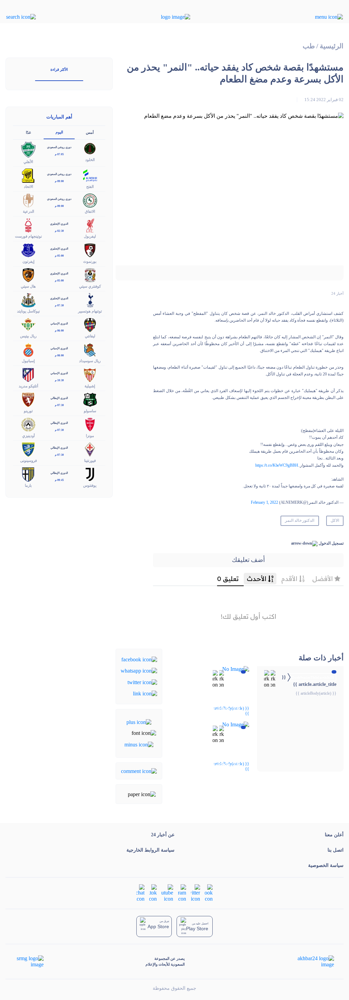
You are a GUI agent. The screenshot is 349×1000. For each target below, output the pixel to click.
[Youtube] (167, 892)
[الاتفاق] (90, 200)
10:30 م (59, 380)
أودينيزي (28, 436)
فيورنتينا (90, 460)
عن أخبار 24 (162, 834)
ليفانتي (90, 336)
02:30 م (59, 230)
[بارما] (28, 474)
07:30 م (59, 305)
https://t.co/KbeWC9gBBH (276, 465)
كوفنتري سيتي (90, 286)
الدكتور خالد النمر (300, 520)
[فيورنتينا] (90, 449)
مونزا (90, 436)
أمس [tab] (90, 132)
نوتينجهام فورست (28, 236)
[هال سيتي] (28, 274)
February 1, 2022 (264, 502)
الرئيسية (332, 46)
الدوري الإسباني (59, 323)
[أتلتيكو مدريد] (28, 374)
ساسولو (90, 411)
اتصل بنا (336, 850)
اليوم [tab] (59, 132)
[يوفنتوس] (90, 474)
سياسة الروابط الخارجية (150, 850)
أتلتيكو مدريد (28, 386)
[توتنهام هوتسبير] (90, 299)
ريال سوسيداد (90, 361)
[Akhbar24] (310, 961)
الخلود (90, 160)
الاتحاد (28, 186)
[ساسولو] (90, 399)
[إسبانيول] (28, 349)
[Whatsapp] (139, 670)
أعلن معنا (334, 834)
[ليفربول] (90, 225)
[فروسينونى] (28, 449)
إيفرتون (28, 261)
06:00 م (59, 330)
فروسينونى (28, 460)
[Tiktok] (153, 892)
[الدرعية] (28, 200)
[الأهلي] (28, 149)
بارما (28, 485)
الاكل (335, 520)
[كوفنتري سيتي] (90, 274)
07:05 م (59, 154)
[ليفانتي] (90, 324)
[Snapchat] (140, 892)
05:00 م (59, 255)
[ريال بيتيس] (28, 324)
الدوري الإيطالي (59, 398)
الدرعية (28, 211)
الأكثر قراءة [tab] (59, 69)
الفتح (90, 186)
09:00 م (59, 181)
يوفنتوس (89, 485)
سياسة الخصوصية (326, 865)
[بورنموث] (90, 250)
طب (309, 46)
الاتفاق (90, 211)
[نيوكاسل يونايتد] (28, 299)
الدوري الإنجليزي (59, 223)
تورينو (28, 411)
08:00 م (59, 355)
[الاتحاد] (28, 175)
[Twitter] (142, 681)
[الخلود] (90, 148)
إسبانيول (28, 361)
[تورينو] (28, 399)
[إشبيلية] (90, 374)
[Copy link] (145, 693)
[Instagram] (182, 892)
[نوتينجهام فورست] (28, 225)
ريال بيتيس (28, 336)
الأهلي (28, 162)
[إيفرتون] (28, 250)
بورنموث (89, 261)
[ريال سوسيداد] (90, 349)
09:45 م (59, 480)
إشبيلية (90, 386)
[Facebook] (139, 659)
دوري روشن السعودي (59, 147)
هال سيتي (28, 286)
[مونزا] (90, 424)
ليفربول (90, 236)
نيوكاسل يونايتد (28, 311)
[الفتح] (90, 175)
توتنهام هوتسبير (90, 311)
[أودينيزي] (28, 424)
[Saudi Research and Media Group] (29, 961)
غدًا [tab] (28, 132)
